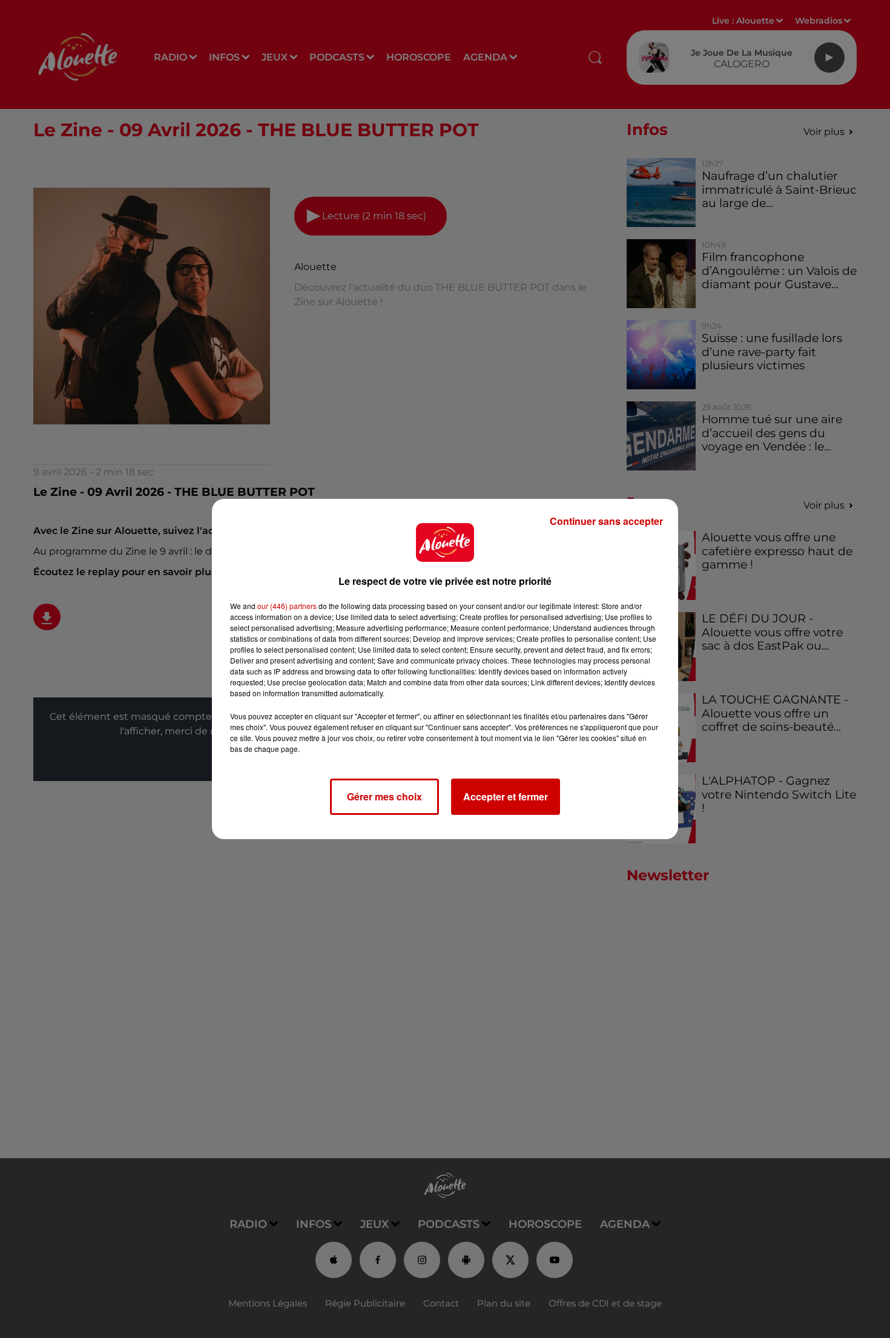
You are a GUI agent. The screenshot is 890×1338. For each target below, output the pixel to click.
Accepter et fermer (505, 796)
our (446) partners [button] (287, 606)
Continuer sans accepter (606, 521)
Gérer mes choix (384, 796)
